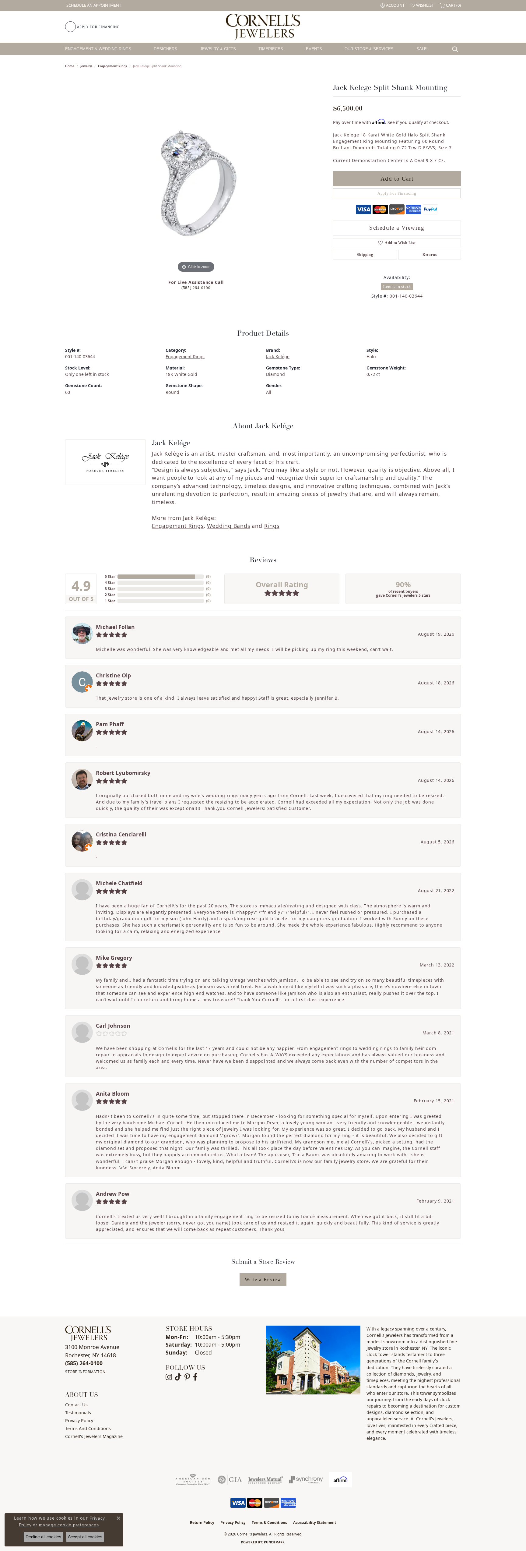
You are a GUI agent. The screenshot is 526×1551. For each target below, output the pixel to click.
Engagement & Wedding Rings (98, 49)
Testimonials (78, 1412)
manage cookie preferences (69, 1524)
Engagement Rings (112, 66)
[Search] (456, 49)
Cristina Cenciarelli (121, 834)
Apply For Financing (396, 193)
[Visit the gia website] (230, 1479)
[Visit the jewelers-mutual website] (265, 1479)
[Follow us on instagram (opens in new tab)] (169, 1377)
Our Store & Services (369, 49)
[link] (93, 5)
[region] (196, 182)
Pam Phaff (110, 724)
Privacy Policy (79, 1420)
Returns (430, 255)
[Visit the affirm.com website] (340, 1479)
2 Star (110, 594)
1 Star (110, 600)
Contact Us (76, 1405)
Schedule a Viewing (397, 227)
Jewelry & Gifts (218, 49)
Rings (271, 525)
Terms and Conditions (88, 1428)
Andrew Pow (112, 1193)
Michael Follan (115, 627)
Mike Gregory (114, 957)
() (208, 576)
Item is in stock (397, 286)
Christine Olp (113, 675)
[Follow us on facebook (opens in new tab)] (195, 1377)
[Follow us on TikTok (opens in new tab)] (178, 1377)
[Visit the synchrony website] (306, 1479)
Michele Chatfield (119, 883)
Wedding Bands (228, 525)
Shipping (365, 255)
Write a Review (263, 1279)
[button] (392, 5)
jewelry (86, 66)
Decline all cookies (43, 1536)
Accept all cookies (85, 1536)
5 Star (110, 576)
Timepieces (270, 49)
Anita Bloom (112, 1093)
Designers (165, 49)
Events (314, 49)
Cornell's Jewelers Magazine (94, 1436)
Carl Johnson (113, 1025)
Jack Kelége (277, 356)
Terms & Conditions (269, 1522)
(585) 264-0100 (196, 288)
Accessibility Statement (314, 1522)
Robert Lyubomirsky (123, 772)
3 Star (110, 588)
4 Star (110, 582)
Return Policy (202, 1522)
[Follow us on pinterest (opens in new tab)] (187, 1377)
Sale (421, 49)
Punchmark (274, 1542)
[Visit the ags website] (193, 1479)
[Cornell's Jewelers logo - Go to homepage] (263, 27)
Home (69, 66)
